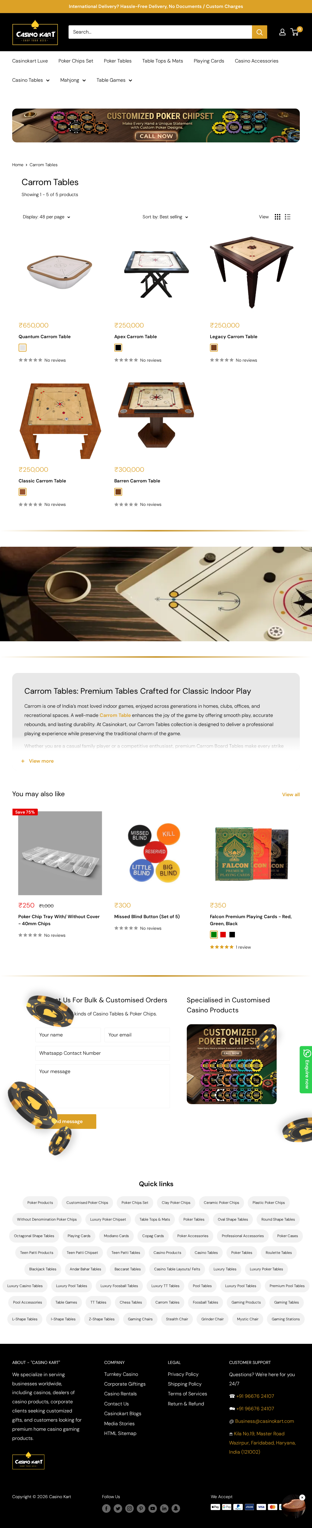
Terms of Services (187, 1393)
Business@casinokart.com (264, 1421)
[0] (295, 32)
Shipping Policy (185, 1384)
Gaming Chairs (140, 1319)
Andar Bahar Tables (85, 1269)
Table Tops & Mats (162, 61)
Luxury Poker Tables (266, 1269)
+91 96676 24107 (255, 1396)
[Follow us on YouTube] (152, 1508)
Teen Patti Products (36, 1252)
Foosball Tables (205, 1302)
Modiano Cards (116, 1235)
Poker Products (40, 1202)
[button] (293, 1508)
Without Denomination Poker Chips (47, 1219)
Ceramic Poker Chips (221, 1202)
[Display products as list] (287, 217)
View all (291, 794)
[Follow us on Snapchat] (176, 1508)
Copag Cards (153, 1235)
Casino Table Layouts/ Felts (177, 1269)
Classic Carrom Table (42, 481)
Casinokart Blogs (122, 1413)
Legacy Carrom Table (233, 337)
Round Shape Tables (278, 1219)
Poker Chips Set (75, 61)
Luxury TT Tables (165, 1285)
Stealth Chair (177, 1319)
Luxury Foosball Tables (119, 1285)
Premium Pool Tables (287, 1285)
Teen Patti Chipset (82, 1252)
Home (17, 164)
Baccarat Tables (128, 1269)
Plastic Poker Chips (269, 1202)
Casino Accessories (256, 61)
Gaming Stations (286, 1319)
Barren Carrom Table (137, 481)
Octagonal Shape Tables (34, 1235)
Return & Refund (186, 1404)
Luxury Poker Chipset (108, 1219)
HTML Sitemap (120, 1433)
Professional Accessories (243, 1235)
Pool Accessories (27, 1302)
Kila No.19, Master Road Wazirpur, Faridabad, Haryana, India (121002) (262, 1442)
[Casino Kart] (28, 1450)
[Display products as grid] (277, 217)
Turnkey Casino (121, 1374)
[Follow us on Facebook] (106, 1508)
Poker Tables (118, 61)
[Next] (300, 881)
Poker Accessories (192, 1235)
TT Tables (98, 1302)
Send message (66, 1121)
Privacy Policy (183, 1374)
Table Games (111, 80)
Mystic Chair (247, 1319)
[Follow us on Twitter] (118, 1508)
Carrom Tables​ (44, 164)
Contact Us (116, 1404)
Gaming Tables (286, 1302)
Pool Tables (202, 1285)
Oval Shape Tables (233, 1219)
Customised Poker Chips (87, 1202)
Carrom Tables (167, 1302)
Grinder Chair (212, 1319)
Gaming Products (246, 1302)
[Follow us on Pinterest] (141, 1508)
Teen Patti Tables (126, 1252)
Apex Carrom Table (135, 337)
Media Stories (119, 1423)
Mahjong (69, 80)
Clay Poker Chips (176, 1202)
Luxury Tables (225, 1269)
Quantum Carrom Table (45, 337)
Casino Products (167, 1252)
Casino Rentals (120, 1393)
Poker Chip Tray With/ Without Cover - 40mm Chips (59, 919)
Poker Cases (287, 1235)
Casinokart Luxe (30, 61)
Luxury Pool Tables (71, 1285)
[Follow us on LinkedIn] (164, 1508)
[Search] (259, 32)
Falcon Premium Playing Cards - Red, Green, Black (251, 919)
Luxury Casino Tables (25, 1285)
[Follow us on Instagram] (129, 1508)
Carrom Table (115, 715)
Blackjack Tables (42, 1269)
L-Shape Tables (24, 1319)
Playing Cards (209, 61)
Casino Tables (27, 80)
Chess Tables (131, 1302)
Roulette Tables (279, 1252)
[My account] (282, 32)
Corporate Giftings (125, 1384)
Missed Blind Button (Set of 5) (147, 916)
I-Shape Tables (63, 1319)
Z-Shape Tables (102, 1319)
